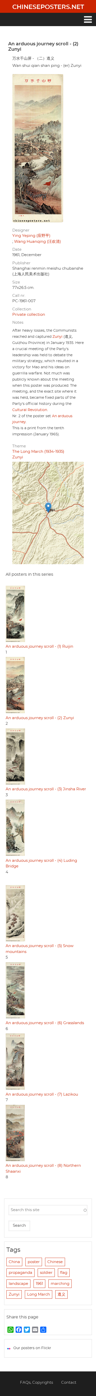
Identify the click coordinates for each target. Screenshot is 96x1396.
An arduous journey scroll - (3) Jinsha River (46, 789)
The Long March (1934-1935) (38, 452)
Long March (38, 1294)
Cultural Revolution (29, 410)
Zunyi (57, 337)
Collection (21, 309)
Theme (19, 446)
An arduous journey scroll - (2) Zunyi (40, 718)
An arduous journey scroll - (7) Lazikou (42, 1094)
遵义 (61, 1294)
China (14, 1262)
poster (34, 1262)
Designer (20, 230)
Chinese (55, 1262)
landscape (18, 1284)
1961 (39, 1284)
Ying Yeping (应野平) (31, 236)
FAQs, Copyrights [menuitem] (36, 1382)
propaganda (20, 1273)
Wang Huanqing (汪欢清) (37, 242)
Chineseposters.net (48, 7)
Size (16, 282)
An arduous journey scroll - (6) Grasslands (45, 1023)
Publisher (21, 263)
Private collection (28, 315)
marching (60, 1284)
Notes (17, 322)
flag (63, 1273)
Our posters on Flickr (32, 1348)
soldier (46, 1273)
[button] (48, 507)
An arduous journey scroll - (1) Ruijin (39, 646)
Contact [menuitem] (68, 1382)
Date (17, 249)
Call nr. (18, 296)
